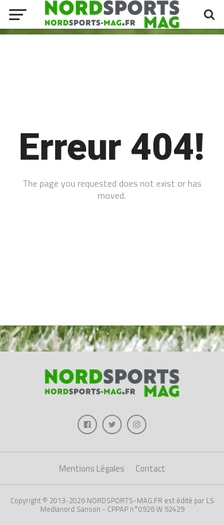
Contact (150, 468)
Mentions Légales (92, 468)
